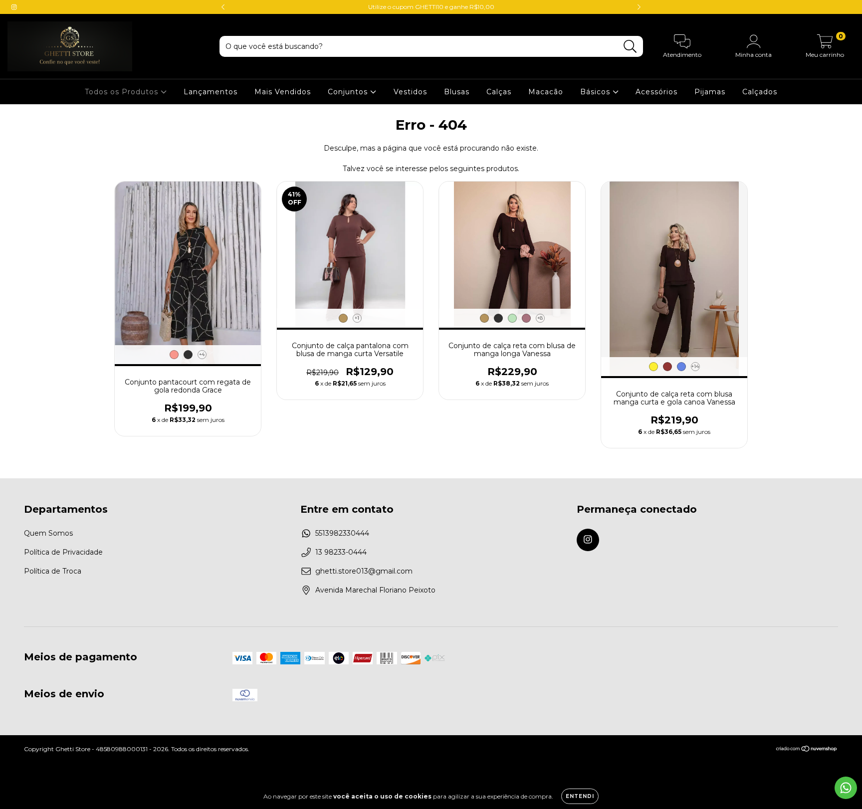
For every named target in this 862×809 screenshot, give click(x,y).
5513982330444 (342, 533)
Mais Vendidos (282, 91)
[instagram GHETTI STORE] (13, 6)
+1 (357, 318)
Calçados (759, 91)
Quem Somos (48, 533)
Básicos (596, 91)
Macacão (545, 91)
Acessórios (656, 91)
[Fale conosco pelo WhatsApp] (846, 788)
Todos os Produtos (123, 91)
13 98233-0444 (341, 552)
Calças (498, 91)
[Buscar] (630, 46)
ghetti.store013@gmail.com (364, 571)
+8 (540, 318)
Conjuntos (349, 91)
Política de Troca (52, 571)
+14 (695, 366)
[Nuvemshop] (807, 750)
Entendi (580, 796)
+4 (202, 354)
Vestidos (410, 91)
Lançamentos (210, 91)
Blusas (456, 91)
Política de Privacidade (63, 552)
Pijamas (709, 91)
